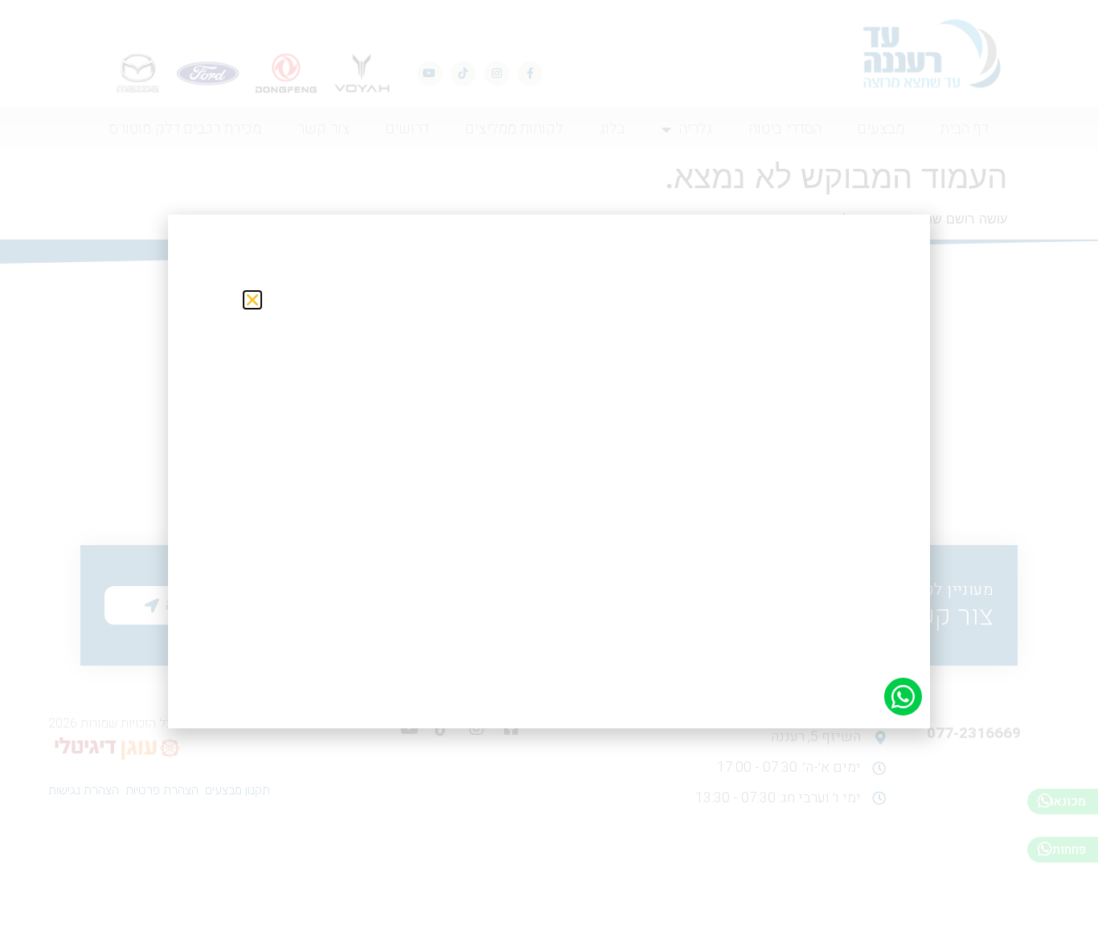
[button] (252, 300)
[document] (549, 471)
